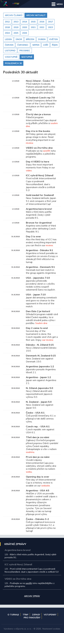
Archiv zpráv (32, 596)
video (29, 170)
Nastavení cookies (51, 628)
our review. (48, 339)
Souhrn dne (41, 323)
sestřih (46, 150)
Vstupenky (50, 614)
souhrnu (30, 452)
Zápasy (36, 614)
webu (29, 471)
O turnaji (13, 614)
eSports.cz (20, 628)
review (29, 142)
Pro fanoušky (32, 617)
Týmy (25, 614)
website (45, 485)
